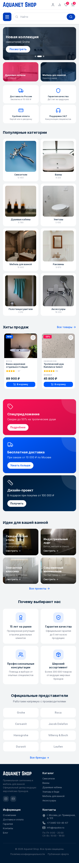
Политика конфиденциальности (27, 854)
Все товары (64, 327)
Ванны (45, 783)
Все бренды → (39, 757)
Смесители (48, 778)
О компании (9, 815)
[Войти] (53, 4)
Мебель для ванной (53, 796)
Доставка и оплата (13, 819)
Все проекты (37, 588)
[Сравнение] (59, 4)
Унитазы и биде (50, 791)
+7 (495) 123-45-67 (57, 822)
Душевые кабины (52, 787)
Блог (5, 832)
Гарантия (8, 824)
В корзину (22, 384)
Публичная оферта (58, 854)
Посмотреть (18, 49)
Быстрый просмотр (23, 354)
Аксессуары (49, 800)
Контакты (8, 828)
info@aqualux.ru (55, 827)
